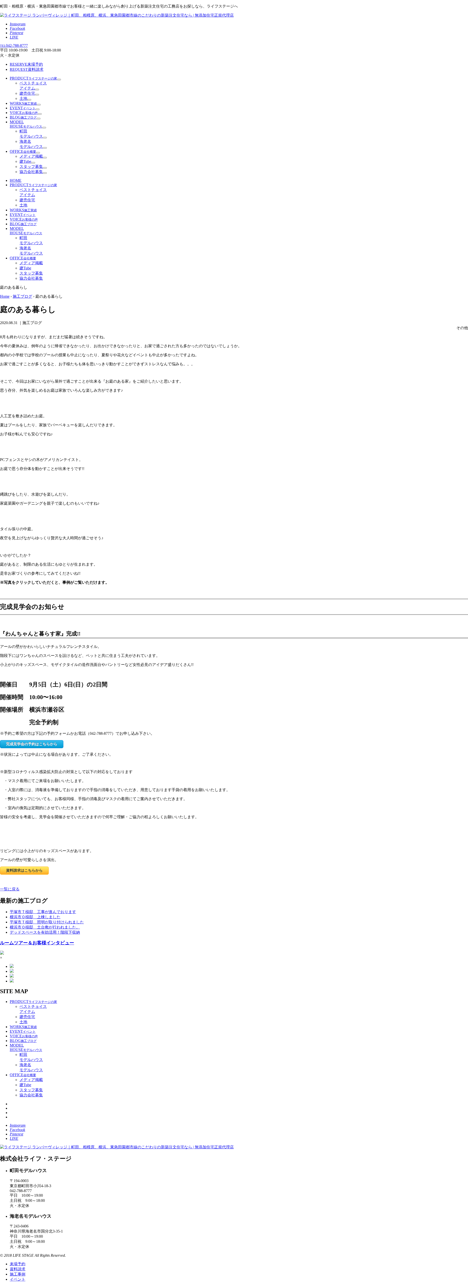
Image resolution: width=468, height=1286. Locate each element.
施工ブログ (22, 296)
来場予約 (26, 64)
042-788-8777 (14, 45)
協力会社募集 (31, 172)
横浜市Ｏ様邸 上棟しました (35, 917)
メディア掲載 (31, 156)
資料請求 (26, 69)
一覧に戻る (10, 889)
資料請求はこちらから (24, 870)
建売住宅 (27, 93)
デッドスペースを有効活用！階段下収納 (45, 932)
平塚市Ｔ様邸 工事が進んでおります (43, 912)
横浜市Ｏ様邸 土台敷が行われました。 (45, 927)
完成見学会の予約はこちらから (31, 744)
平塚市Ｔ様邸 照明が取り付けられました (47, 922)
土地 (23, 98)
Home (5, 296)
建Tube (25, 161)
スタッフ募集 (31, 166)
